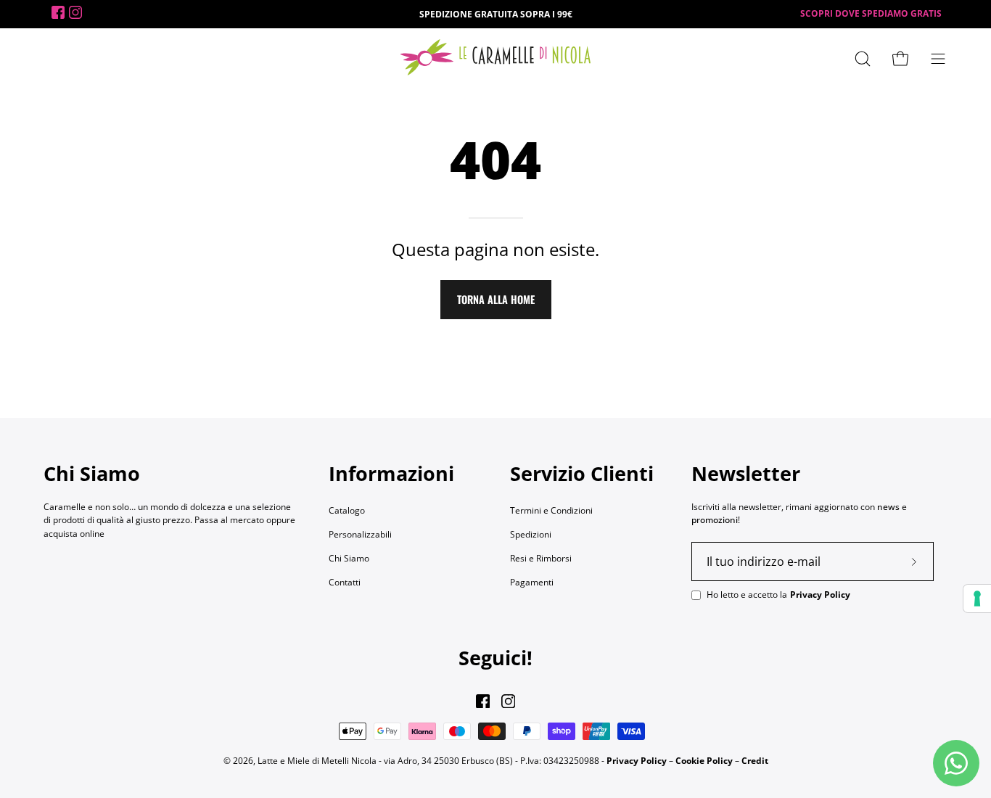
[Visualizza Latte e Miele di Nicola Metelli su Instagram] (508, 701)
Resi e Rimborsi (541, 558)
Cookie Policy (704, 760)
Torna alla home (496, 299)
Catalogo (347, 510)
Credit (754, 760)
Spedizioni (530, 534)
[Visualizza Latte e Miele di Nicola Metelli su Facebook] (483, 701)
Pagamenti (532, 582)
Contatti (345, 582)
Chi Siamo (349, 558)
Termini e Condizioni (551, 510)
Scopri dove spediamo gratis (871, 13)
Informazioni (391, 473)
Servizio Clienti (582, 473)
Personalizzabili (360, 534)
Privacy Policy (820, 594)
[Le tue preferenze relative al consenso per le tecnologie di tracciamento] (977, 598)
